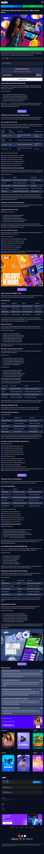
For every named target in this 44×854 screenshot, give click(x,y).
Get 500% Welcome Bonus (21, 49)
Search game (8, 725)
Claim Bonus (22, 289)
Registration (32, 6)
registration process (18, 245)
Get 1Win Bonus (22, 111)
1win (3, 58)
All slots (35, 730)
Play (38, 726)
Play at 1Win (22, 475)
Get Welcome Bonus (22, 79)
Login (11, 6)
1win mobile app (6, 548)
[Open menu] (42, 2)
